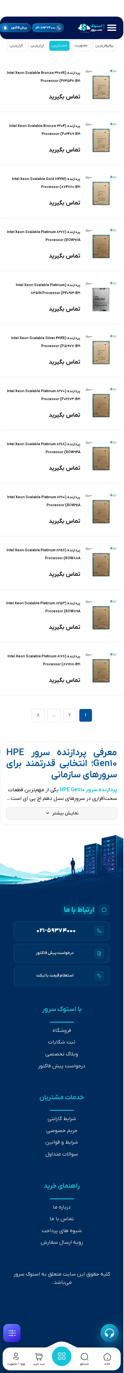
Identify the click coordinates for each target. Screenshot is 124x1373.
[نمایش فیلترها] (12, 1333)
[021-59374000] (61, 930)
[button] (112, 27)
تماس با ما (62, 1219)
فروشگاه (62, 1030)
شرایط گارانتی (62, 1118)
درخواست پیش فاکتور (61, 1066)
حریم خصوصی (61, 1130)
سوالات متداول (61, 1154)
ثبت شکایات (61, 1042)
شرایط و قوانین (61, 1142)
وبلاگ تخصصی (61, 1054)
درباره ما (62, 1207)
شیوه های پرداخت (62, 1230)
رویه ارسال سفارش (62, 1242)
